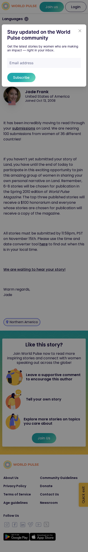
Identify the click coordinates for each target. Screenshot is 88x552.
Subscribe (21, 77)
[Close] (79, 30)
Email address (21, 63)
